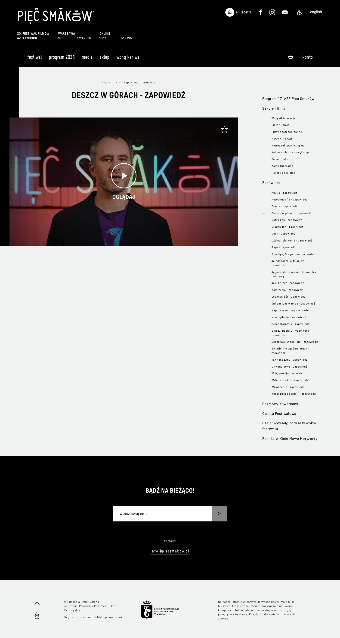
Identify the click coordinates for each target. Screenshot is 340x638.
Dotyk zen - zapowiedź (287, 220)
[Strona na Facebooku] (260, 12)
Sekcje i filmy (273, 108)
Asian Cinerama (283, 166)
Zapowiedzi (271, 183)
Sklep (104, 57)
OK (219, 513)
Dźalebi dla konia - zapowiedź (292, 240)
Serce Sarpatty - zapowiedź (290, 324)
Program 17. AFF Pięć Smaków (288, 99)
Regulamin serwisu (77, 617)
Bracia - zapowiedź (284, 206)
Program (108, 82)
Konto (307, 57)
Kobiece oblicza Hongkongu (291, 152)
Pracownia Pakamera (93, 606)
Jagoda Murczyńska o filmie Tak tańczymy (294, 274)
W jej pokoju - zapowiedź (289, 373)
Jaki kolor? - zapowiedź (288, 283)
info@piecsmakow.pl (170, 551)
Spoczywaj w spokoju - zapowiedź (295, 341)
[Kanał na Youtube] (285, 12)
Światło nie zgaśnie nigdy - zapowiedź (290, 350)
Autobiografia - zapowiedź (289, 199)
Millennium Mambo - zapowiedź (293, 303)
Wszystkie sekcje (284, 118)
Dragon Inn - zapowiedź (287, 227)
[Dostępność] (299, 12)
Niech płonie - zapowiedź (289, 317)
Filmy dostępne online (287, 131)
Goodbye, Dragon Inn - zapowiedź (294, 254)
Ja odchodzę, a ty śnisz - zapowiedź (289, 263)
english (316, 12)
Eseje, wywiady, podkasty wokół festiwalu (289, 426)
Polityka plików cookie (109, 617)
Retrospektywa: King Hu (288, 145)
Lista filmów (280, 125)
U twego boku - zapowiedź (289, 366)
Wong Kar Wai (128, 57)
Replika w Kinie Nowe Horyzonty (289, 439)
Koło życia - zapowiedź (287, 290)
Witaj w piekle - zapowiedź (290, 380)
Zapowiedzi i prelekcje (140, 82)
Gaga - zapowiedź (284, 247)
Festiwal (34, 57)
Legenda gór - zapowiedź (289, 296)
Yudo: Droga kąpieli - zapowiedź (294, 393)
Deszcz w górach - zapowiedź (292, 213)
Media (87, 57)
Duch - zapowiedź (283, 233)
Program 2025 (62, 57)
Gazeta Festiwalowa (279, 414)
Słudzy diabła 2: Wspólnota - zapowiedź (291, 332)
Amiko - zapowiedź (284, 192)
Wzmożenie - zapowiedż (288, 387)
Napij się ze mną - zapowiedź (292, 310)
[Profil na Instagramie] (272, 12)
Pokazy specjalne (284, 173)
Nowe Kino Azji (282, 138)
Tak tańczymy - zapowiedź (289, 359)
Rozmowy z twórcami (280, 404)
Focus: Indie (280, 159)
